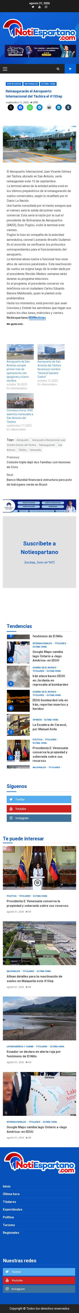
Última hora (48, 84)
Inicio (7, 1186)
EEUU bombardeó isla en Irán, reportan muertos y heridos (18, 701)
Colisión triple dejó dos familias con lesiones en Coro (39, 462)
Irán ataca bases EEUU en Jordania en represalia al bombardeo (18, 677)
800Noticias (37, 317)
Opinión (37, 720)
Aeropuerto (22, 440)
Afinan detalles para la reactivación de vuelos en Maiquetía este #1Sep (39, 943)
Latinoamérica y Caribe (20, 1047)
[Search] (58, 68)
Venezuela (35, 449)
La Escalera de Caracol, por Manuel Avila (18, 725)
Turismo (9, 1225)
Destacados (14, 84)
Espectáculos (12, 1209)
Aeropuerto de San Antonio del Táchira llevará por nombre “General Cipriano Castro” (49, 369)
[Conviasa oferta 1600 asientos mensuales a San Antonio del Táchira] (20, 401)
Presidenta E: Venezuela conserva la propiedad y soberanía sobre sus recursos (18, 751)
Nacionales (31, 84)
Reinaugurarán (47, 445)
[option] (39, 653)
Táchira (22, 449)
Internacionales (43, 643)
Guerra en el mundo (45, 668)
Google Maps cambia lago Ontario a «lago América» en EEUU (18, 652)
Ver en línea (70, 69)
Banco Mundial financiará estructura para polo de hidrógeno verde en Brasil (39, 479)
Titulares (61, 643)
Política (38, 740)
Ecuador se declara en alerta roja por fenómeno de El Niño (39, 1018)
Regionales (11, 1233)
